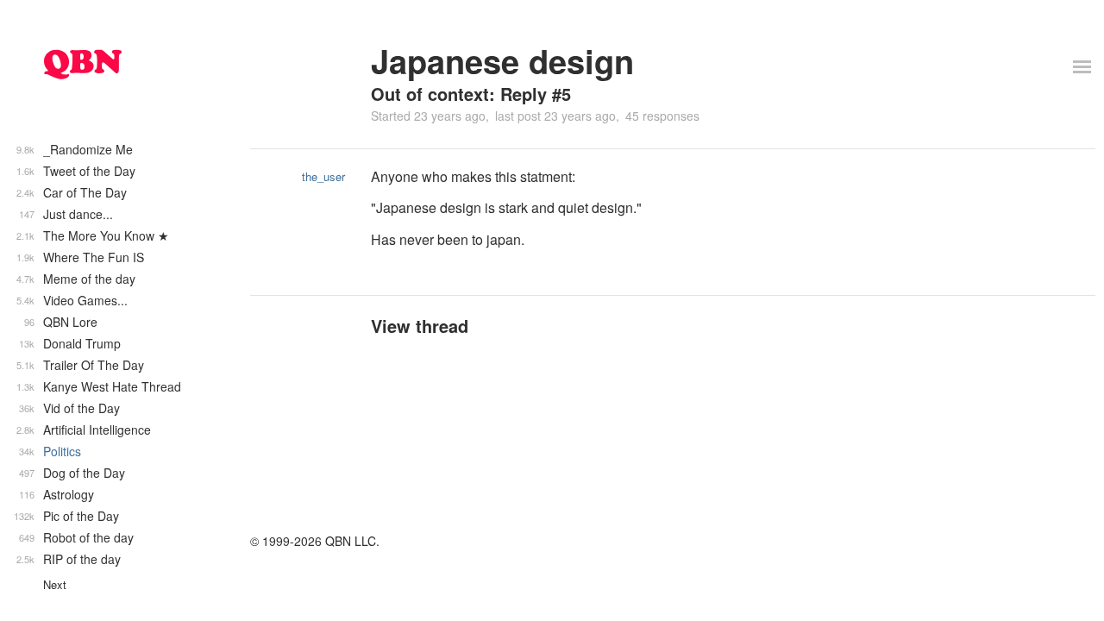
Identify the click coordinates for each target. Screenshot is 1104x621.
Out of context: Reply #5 (471, 93)
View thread (419, 325)
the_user (323, 176)
